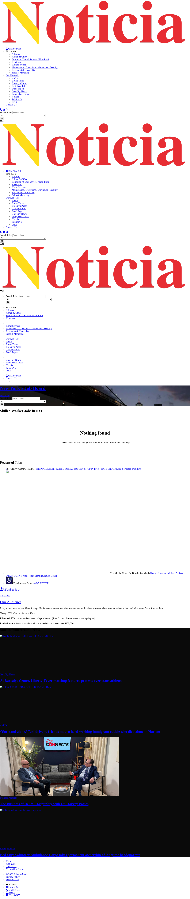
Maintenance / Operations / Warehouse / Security (35, 67)
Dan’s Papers (18, 88)
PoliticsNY (17, 99)
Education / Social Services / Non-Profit (30, 59)
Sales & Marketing (20, 72)
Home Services (19, 64)
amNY (15, 78)
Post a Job (5, 395)
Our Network (12, 75)
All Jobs (16, 54)
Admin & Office (19, 56)
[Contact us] (1, 109)
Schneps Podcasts (8, 797)
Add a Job (14, 887)
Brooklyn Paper (19, 83)
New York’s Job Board (23, 388)
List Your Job (15, 48)
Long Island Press (20, 94)
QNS (14, 102)
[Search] (7, 109)
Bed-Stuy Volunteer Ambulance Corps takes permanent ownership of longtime (70, 855)
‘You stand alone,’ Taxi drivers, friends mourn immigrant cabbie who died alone (80, 732)
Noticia (15, 96)
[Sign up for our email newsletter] (4, 109)
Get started (5, 595)
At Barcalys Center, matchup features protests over (61, 681)
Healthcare (17, 62)
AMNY (3, 725)
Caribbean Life (19, 86)
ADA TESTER (41, 583)
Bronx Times (18, 80)
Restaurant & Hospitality (23, 70)
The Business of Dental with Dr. (44, 804)
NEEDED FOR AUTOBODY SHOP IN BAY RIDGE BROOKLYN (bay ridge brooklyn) (88, 469)
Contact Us (11, 104)
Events (11, 892)
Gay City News (19, 91)
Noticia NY (14, 895)
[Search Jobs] (2, 118)
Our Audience (10, 602)
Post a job (11, 589)
